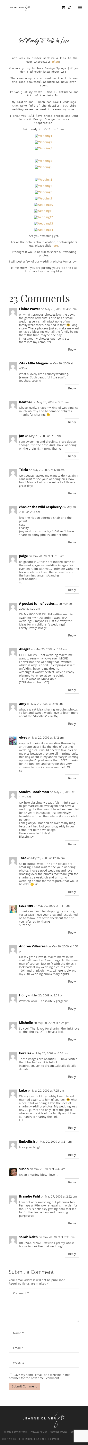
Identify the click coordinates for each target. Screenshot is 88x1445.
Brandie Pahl (29, 1196)
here (55, 245)
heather (25, 402)
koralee (25, 1053)
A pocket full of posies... (38, 604)
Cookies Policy (58, 1432)
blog (55, 61)
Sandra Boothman (34, 792)
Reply (72, 349)
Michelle (26, 1023)
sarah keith (28, 1237)
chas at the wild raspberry (40, 507)
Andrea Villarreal (33, 946)
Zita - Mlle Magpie (33, 363)
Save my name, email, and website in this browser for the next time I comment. (39, 1376)
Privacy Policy (38, 1432)
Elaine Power (29, 309)
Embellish (27, 1141)
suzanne (26, 906)
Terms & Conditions (15, 1432)
